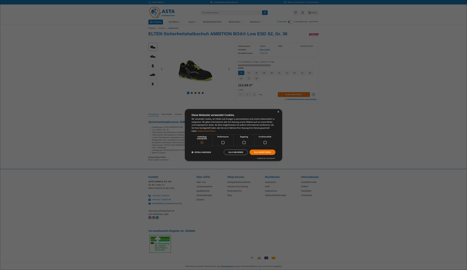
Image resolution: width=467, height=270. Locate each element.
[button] (201, 152)
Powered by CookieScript (266, 158)
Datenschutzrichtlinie (206, 131)
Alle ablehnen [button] (236, 152)
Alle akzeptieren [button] (262, 152)
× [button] (278, 112)
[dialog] (233, 135)
